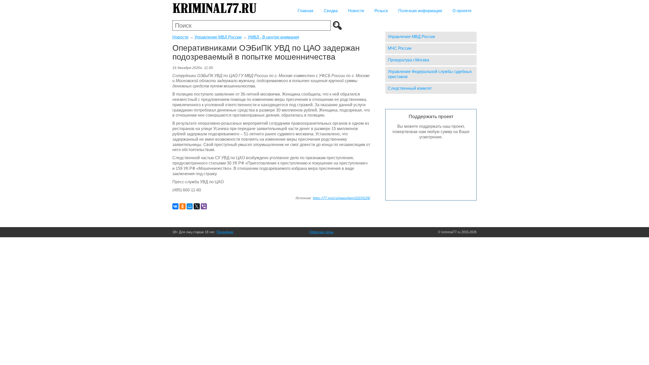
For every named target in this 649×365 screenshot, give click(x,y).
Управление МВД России (218, 37)
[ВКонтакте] (175, 206)
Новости (356, 11)
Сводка (331, 11)
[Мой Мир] (190, 206)
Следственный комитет (410, 88)
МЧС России (399, 48)
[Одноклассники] (182, 206)
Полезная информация (420, 11)
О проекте (462, 11)
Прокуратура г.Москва (408, 60)
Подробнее (225, 232)
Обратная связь (321, 232)
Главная (305, 11)
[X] (197, 206)
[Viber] (204, 206)
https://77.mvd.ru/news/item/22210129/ (341, 198)
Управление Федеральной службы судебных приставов (430, 74)
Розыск (381, 11)
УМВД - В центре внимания (273, 37)
